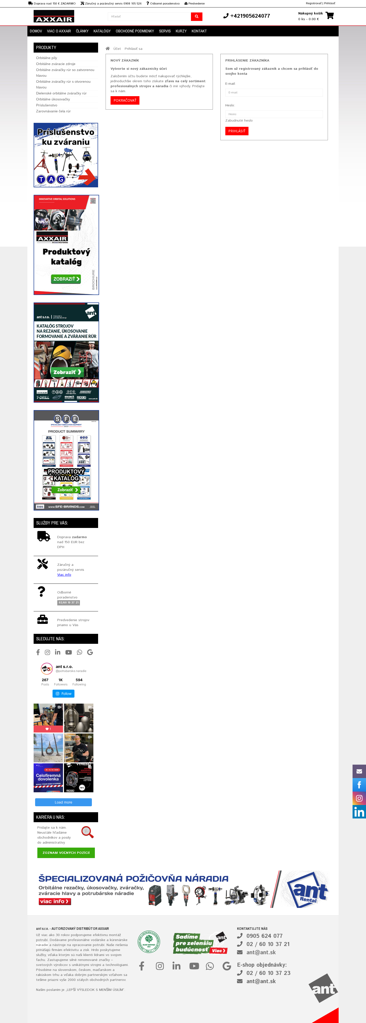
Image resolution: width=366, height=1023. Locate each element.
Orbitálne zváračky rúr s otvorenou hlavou (63, 84)
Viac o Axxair (59, 31)
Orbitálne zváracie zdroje (55, 64)
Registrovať (313, 3)
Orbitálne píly (46, 58)
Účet (117, 48)
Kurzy (181, 31)
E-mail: (230, 83)
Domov (36, 31)
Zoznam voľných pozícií (66, 852)
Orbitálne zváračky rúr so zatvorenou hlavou (65, 72)
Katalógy (102, 31)
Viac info (64, 574)
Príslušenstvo (46, 105)
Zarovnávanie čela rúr (53, 111)
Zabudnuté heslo (239, 120)
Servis (165, 31)
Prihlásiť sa (133, 48)
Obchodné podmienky (135, 31)
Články (82, 31)
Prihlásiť (329, 3)
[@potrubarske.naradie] (47, 669)
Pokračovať (125, 100)
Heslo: (230, 105)
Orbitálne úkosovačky (53, 99)
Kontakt (199, 31)
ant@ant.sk (261, 953)
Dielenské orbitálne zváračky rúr (61, 93)
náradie (42, 945)
